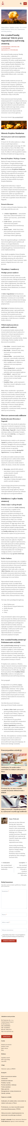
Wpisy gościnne (5, 1089)
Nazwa (4, 976)
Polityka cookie (5, 1046)
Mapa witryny (4, 1048)
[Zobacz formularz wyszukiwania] (20, 3)
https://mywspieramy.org (7, 1031)
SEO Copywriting (5, 1059)
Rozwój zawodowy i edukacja (8, 1085)
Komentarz (6, 952)
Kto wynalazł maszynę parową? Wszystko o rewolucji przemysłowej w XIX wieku (21, 930)
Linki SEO (3, 1061)
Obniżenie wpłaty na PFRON (8, 1069)
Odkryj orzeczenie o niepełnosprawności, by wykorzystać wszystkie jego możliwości (13, 869)
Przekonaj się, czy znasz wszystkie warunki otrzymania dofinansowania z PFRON (14, 848)
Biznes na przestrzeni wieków (8, 1076)
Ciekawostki (4, 1078)
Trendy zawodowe (5, 1087)
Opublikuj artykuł (5, 1057)
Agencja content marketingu (17, 1121)
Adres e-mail (6, 983)
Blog (2, 1050)
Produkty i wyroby (5, 1082)
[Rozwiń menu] (25, 3)
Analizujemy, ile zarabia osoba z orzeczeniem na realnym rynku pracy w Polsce (13, 827)
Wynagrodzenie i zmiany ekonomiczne (11, 1091)
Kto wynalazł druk (19, 119)
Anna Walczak (14, 878)
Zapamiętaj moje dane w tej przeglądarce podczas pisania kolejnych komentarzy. (14, 997)
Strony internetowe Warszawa (19, 1119)
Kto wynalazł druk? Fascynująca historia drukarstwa (6, 928)
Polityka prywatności (6, 1044)
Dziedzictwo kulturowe (7, 1080)
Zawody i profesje (5, 1093)
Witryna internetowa (8, 991)
